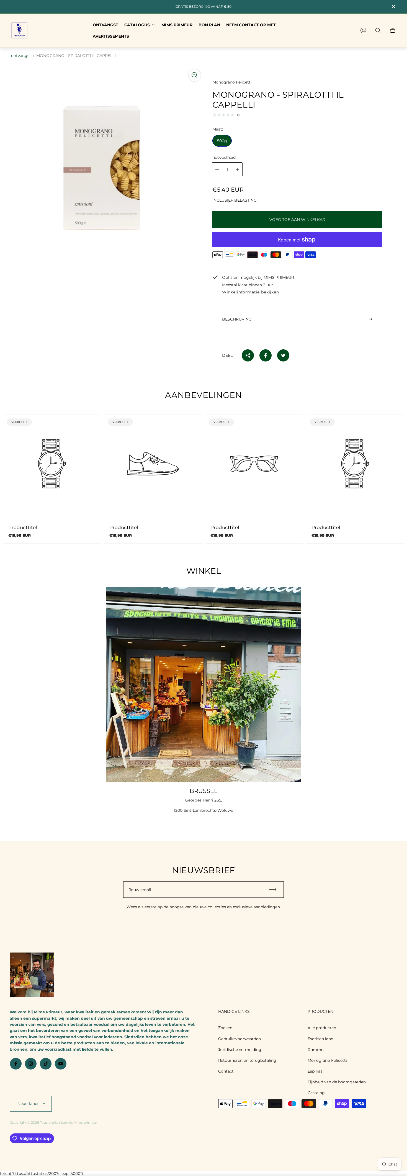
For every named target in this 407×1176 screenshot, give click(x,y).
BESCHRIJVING (237, 319)
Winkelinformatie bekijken (250, 292)
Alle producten (322, 1027)
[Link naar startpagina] (32, 975)
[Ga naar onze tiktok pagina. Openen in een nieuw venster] (46, 1064)
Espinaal (316, 1071)
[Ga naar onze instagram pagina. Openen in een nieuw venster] (31, 1064)
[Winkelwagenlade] (393, 30)
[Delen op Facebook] (265, 355)
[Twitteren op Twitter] (283, 355)
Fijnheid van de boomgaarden (337, 1081)
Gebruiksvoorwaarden (239, 1038)
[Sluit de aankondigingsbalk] (393, 6)
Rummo (316, 1049)
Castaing (316, 1092)
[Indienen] (275, 889)
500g (222, 141)
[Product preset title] (52, 463)
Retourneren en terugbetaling (247, 1060)
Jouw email (140, 889)
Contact (226, 1071)
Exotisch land (320, 1038)
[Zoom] (195, 75)
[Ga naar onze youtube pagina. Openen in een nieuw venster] (61, 1064)
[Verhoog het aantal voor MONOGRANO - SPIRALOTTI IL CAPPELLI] (237, 169)
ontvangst (21, 55)
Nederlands (28, 1103)
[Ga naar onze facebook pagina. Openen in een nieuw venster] (16, 1064)
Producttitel (22, 527)
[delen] (248, 355)
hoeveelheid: (224, 157)
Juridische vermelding (239, 1049)
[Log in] (363, 30)
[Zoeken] (378, 30)
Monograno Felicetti (327, 1060)
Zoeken (225, 1027)
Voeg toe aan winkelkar (297, 219)
